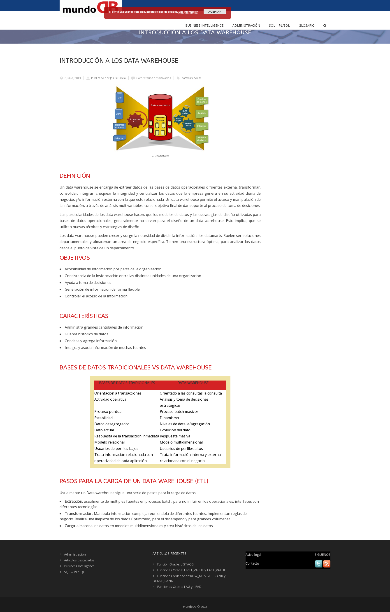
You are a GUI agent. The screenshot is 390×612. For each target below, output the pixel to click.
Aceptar (214, 11)
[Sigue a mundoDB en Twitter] (318, 566)
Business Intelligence (204, 25)
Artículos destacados (79, 560)
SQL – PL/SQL (279, 25)
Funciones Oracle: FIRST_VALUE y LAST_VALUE (191, 570)
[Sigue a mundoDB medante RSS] (326, 566)
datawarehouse (191, 78)
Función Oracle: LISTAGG (175, 564)
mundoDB (190, 607)
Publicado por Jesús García (108, 78)
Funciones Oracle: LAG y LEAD (179, 586)
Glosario (307, 25)
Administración (246, 25)
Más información (188, 11)
